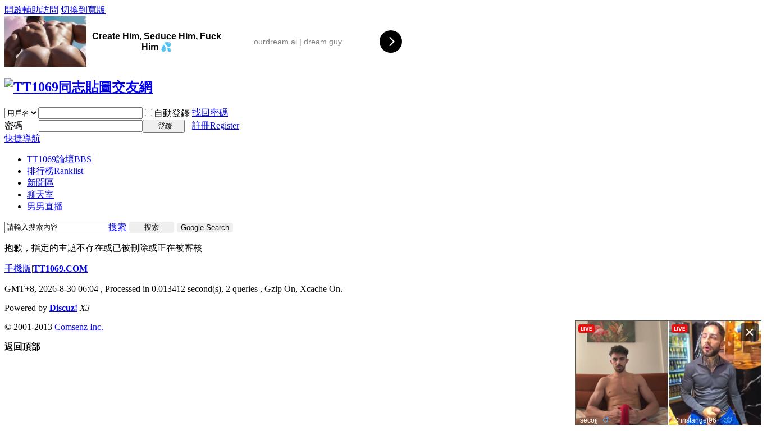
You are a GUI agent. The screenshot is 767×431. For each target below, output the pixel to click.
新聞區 (40, 182)
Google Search (205, 227)
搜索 (117, 227)
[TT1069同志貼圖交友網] (78, 87)
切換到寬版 (83, 10)
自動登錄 (172, 113)
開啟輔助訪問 (31, 10)
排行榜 (55, 171)
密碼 (13, 125)
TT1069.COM (60, 268)
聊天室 (40, 194)
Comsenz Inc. (78, 327)
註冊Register (215, 125)
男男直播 (45, 206)
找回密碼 (210, 112)
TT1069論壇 (59, 159)
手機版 (17, 268)
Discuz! (63, 308)
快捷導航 (22, 138)
